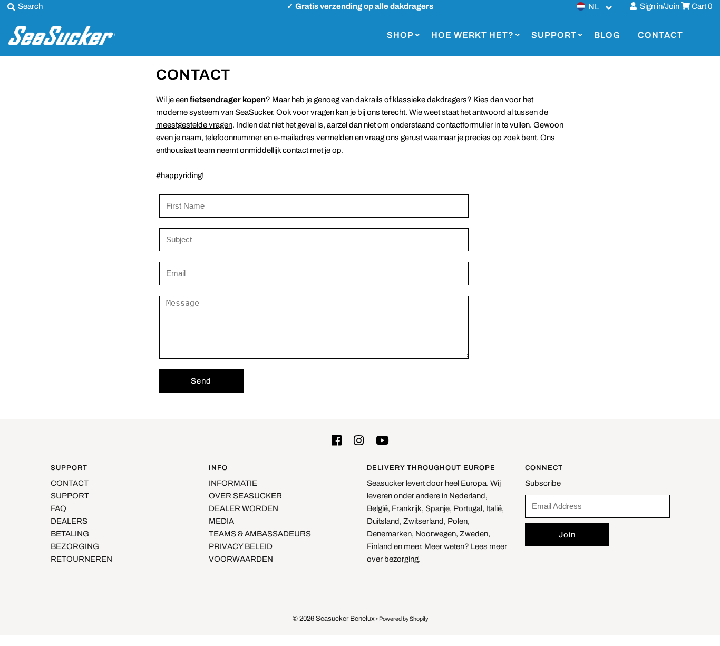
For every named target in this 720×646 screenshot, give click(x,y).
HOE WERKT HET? (472, 35)
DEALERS (69, 521)
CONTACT (660, 35)
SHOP (400, 35)
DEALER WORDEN (243, 508)
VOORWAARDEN (241, 559)
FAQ (58, 508)
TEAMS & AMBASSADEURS (260, 534)
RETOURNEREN (81, 559)
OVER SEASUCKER (245, 496)
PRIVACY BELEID (241, 546)
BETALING (70, 534)
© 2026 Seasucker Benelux (334, 618)
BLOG (607, 35)
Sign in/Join (658, 6)
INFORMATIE (233, 483)
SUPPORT (554, 35)
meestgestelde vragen (194, 125)
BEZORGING (75, 546)
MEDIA (221, 521)
